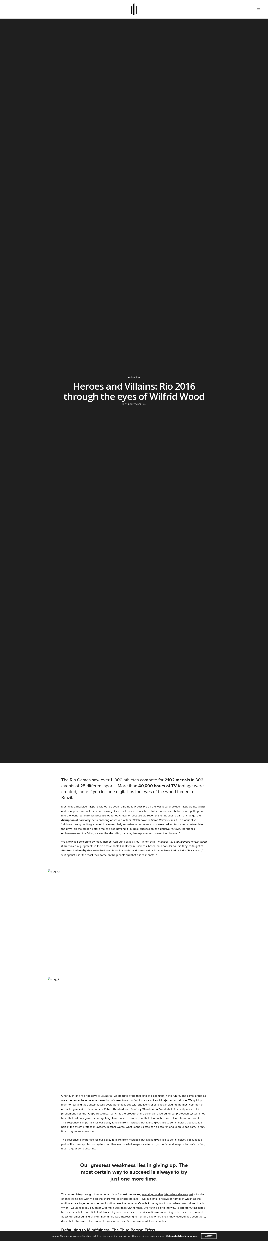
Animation (134, 377)
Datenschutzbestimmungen (182, 1236)
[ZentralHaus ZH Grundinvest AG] (134, 9)
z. (123, 404)
